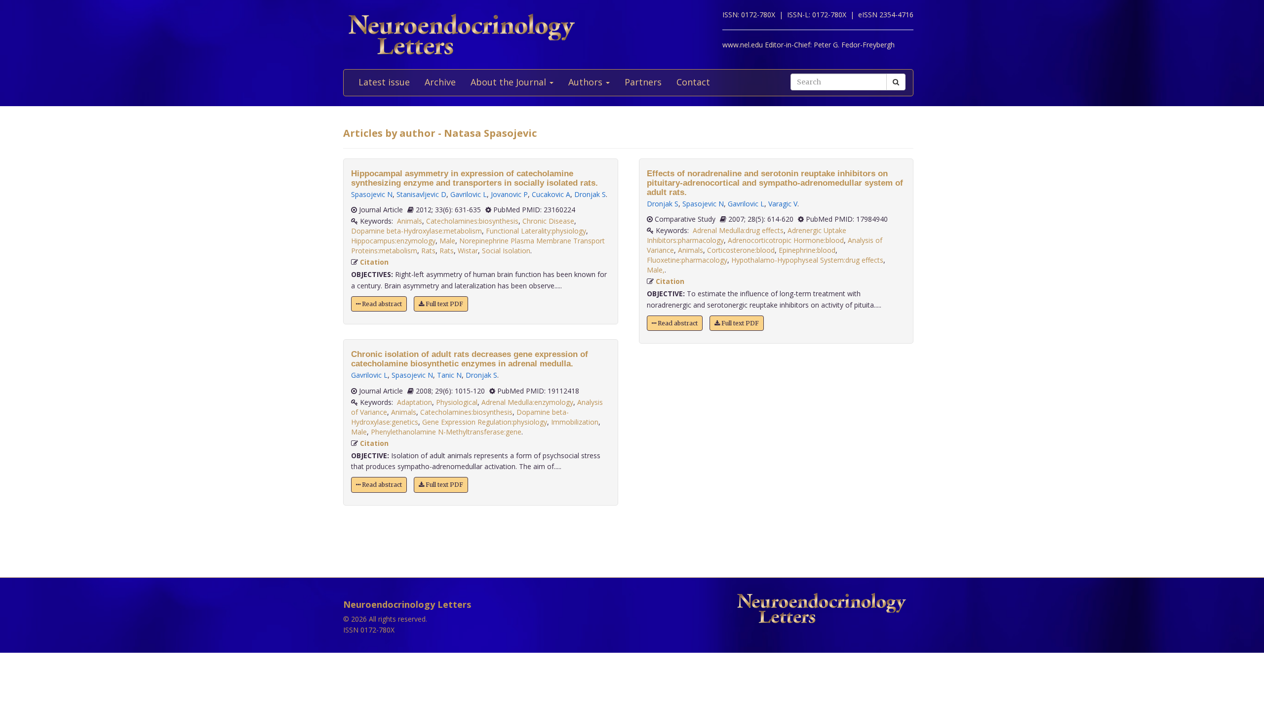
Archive (440, 82)
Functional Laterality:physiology (536, 231)
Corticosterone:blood (741, 250)
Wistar (468, 250)
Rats (428, 250)
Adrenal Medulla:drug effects (738, 230)
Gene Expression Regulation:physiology (484, 422)
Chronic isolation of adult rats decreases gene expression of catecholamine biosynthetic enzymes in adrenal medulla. (469, 359)
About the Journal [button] (510, 82)
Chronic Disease (548, 221)
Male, (656, 270)
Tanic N (449, 375)
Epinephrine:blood (807, 250)
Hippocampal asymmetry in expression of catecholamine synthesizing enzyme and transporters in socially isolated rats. (474, 178)
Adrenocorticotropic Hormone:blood (786, 240)
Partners (643, 82)
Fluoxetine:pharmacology (687, 260)
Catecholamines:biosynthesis (472, 221)
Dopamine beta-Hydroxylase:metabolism (416, 231)
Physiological (456, 402)
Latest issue (384, 82)
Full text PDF (443, 304)
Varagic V (782, 203)
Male (447, 240)
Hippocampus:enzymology (393, 240)
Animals (409, 221)
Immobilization (574, 422)
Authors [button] (586, 82)
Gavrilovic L (468, 194)
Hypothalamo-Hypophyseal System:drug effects (807, 260)
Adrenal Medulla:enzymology (527, 402)
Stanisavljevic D (421, 194)
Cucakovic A (551, 194)
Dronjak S (590, 194)
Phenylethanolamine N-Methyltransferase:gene (446, 431)
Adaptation (414, 402)
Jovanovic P (509, 194)
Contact (693, 82)
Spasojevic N (372, 194)
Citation (374, 262)
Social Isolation (506, 250)
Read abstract (381, 304)
